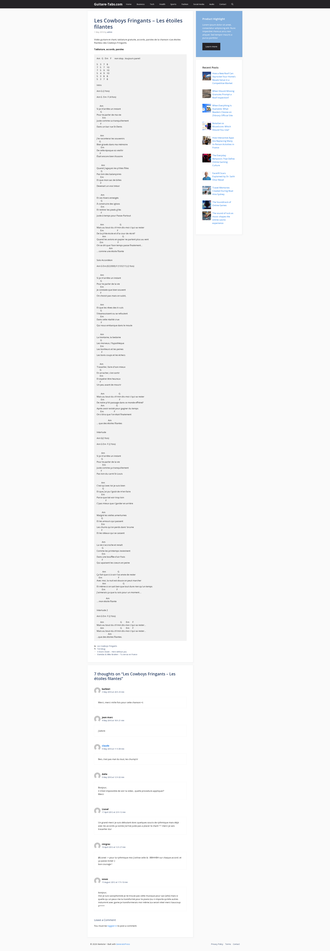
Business (141, 4)
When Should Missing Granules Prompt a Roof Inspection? (223, 94)
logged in (112, 925)
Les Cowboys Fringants (107, 646)
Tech (152, 4)
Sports (173, 4)
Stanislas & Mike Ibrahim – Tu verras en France (117, 654)
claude (105, 745)
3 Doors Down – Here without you (112, 651)
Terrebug (101, 649)
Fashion (185, 4)
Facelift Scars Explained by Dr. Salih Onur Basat (223, 176)
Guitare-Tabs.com (108, 4)
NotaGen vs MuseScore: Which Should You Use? (221, 126)
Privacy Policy (217, 944)
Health (162, 4)
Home (128, 4)
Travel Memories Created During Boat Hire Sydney (222, 191)
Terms (228, 944)
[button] (232, 4)
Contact (222, 4)
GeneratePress (123, 944)
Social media (198, 4)
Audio (211, 4)
